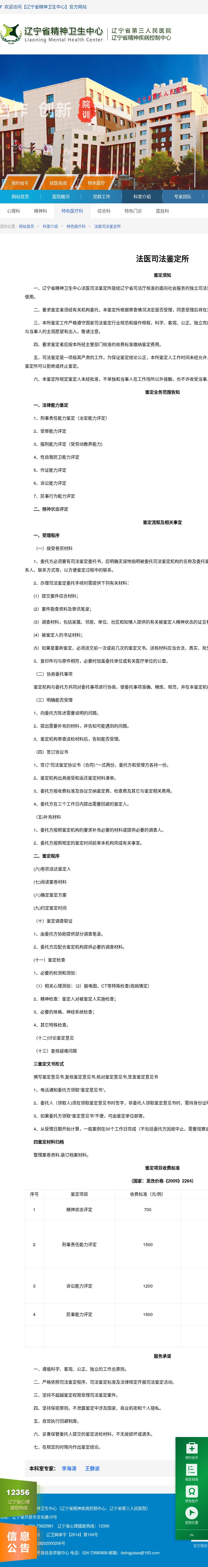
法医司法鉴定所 (107, 226)
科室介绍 (142, 196)
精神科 (40, 211)
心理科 (13, 211)
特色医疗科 (72, 211)
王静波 (92, 1468)
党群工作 (101, 196)
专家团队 (182, 196)
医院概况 (61, 196)
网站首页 (20, 196)
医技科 (162, 211)
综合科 (104, 211)
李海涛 (69, 1468)
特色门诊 (133, 211)
